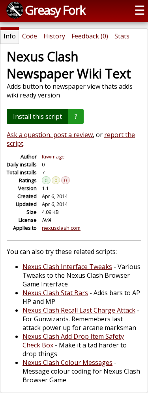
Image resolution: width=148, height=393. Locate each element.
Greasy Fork (55, 10)
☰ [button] (139, 10)
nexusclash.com (61, 227)
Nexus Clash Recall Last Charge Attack (78, 310)
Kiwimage (53, 156)
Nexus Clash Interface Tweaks (67, 266)
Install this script (37, 116)
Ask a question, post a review (50, 134)
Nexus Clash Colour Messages (67, 362)
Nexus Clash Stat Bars (55, 292)
